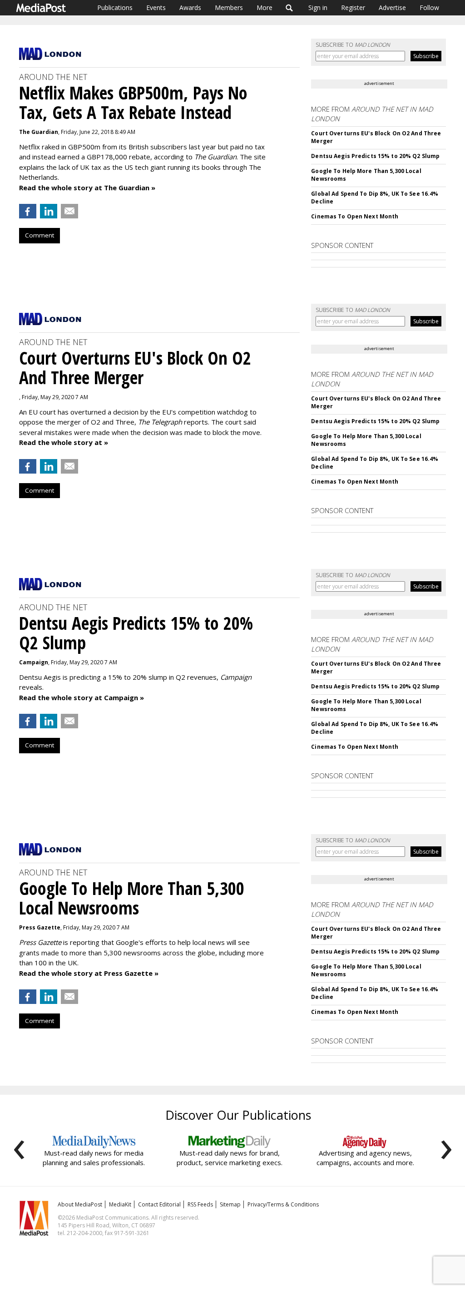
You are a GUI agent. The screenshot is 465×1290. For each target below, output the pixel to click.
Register (353, 7)
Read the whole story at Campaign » (81, 697)
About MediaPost (80, 1204)
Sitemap (230, 1204)
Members (229, 7)
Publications (115, 7)
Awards (190, 7)
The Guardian (38, 132)
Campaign (33, 662)
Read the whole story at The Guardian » (87, 187)
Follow (429, 7)
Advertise (392, 7)
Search (289, 7)
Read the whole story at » (63, 442)
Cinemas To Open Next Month (354, 216)
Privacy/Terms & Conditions (283, 1204)
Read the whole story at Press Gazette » (88, 973)
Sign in (317, 7)
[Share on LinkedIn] (48, 211)
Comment (39, 235)
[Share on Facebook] (27, 211)
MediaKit (120, 1204)
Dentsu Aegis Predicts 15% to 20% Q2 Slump (375, 156)
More (264, 7)
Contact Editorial (159, 1204)
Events (156, 7)
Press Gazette (39, 927)
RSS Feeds (200, 1204)
